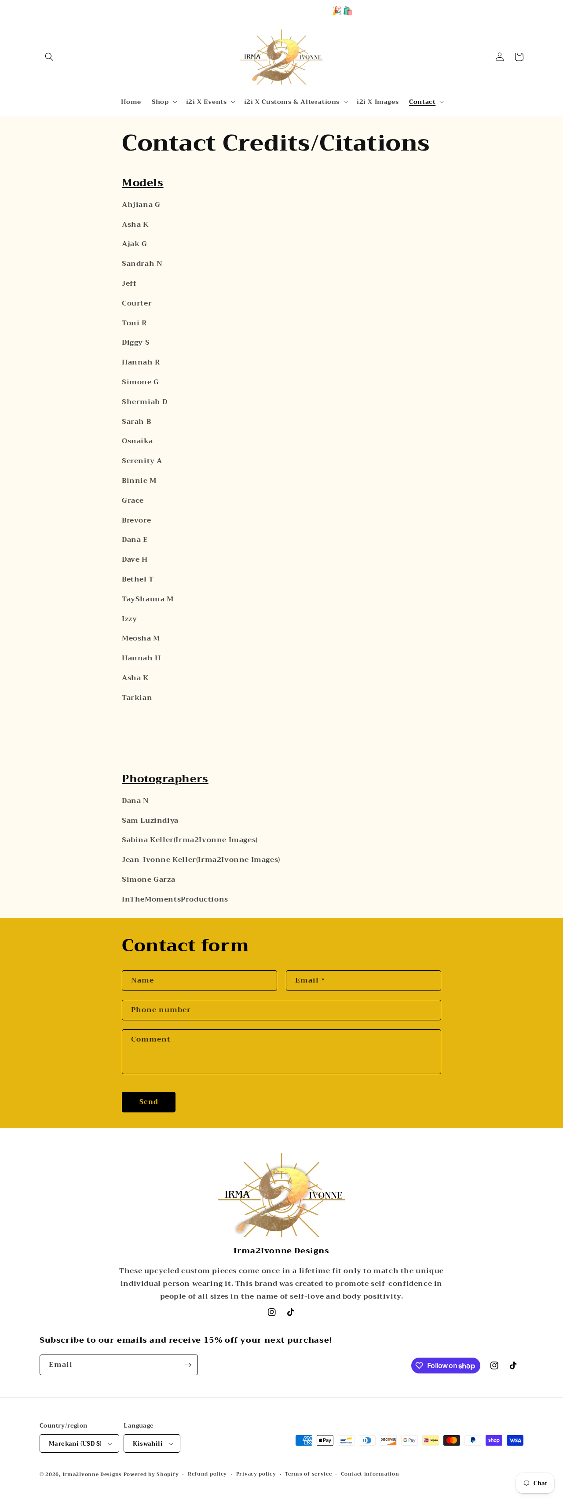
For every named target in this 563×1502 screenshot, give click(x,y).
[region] (281, 10)
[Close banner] (552, 10)
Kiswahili (148, 1444)
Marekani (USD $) (75, 1444)
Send (148, 1102)
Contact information (370, 1474)
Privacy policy (256, 1474)
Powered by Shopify (151, 1474)
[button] (49, 56)
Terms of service (308, 1474)
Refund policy (207, 1474)
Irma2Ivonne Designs (92, 1474)
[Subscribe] (187, 1365)
